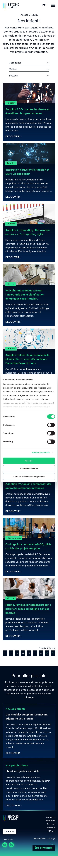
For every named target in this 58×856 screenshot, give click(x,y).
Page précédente (47, 653)
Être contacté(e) (44, 848)
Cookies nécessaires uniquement (29, 476)
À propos (50, 817)
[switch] (51, 425)
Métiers (51, 831)
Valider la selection (29, 468)
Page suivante (53, 653)
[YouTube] (5, 845)
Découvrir (12, 136)
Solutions (50, 821)
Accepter (29, 460)
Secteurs (51, 828)
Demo (8, 832)
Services (51, 824)
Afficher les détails (41, 452)
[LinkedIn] (11, 845)
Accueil (25, 15)
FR (44, 5)
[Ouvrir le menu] (53, 5)
